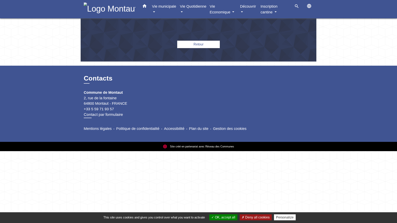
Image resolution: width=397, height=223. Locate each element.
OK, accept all (224, 217)
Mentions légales (98, 129)
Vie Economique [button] (220, 9)
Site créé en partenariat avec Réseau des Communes (201, 146)
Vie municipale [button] (164, 6)
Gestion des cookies (229, 129)
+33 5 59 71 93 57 (99, 109)
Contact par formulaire (103, 114)
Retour (198, 44)
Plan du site (198, 129)
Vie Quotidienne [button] (193, 6)
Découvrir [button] (248, 6)
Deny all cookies (257, 217)
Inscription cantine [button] (269, 9)
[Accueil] (109, 9)
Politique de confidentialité (137, 129)
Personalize (285, 217)
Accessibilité (174, 129)
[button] (144, 7)
